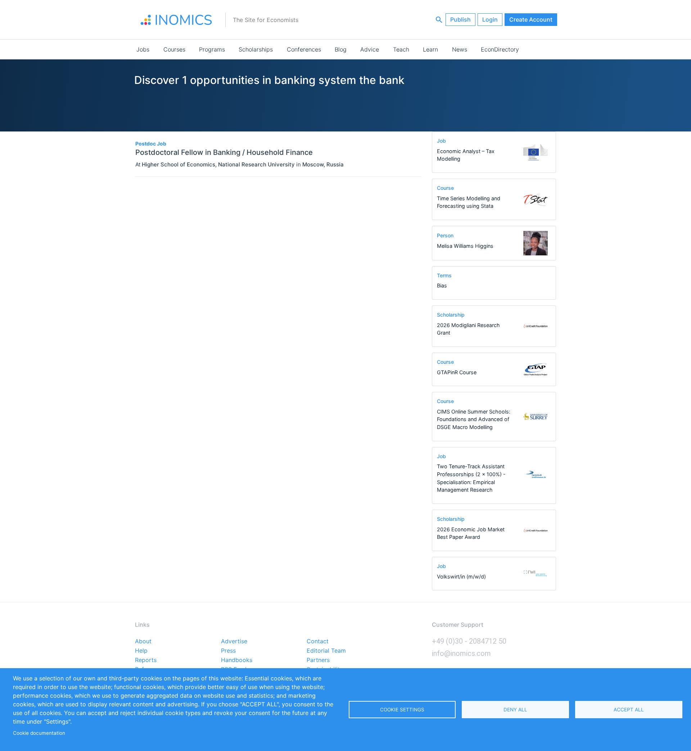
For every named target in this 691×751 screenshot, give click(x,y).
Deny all (515, 709)
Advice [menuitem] (369, 49)
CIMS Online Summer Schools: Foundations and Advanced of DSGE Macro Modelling (473, 419)
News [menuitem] (459, 49)
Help (141, 651)
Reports (146, 660)
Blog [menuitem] (341, 49)
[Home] (176, 19)
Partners (318, 660)
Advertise (234, 641)
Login (490, 19)
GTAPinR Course (457, 372)
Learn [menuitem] (430, 49)
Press (228, 651)
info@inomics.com (461, 653)
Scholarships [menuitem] (256, 49)
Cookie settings (402, 709)
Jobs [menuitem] (142, 49)
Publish (460, 19)
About (143, 641)
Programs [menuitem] (212, 49)
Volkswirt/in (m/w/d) (461, 576)
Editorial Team (326, 651)
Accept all (629, 709)
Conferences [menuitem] (304, 49)
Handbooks (236, 660)
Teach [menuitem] (401, 49)
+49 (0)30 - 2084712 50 (469, 641)
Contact (318, 641)
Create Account (530, 19)
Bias (442, 285)
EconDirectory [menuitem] (500, 49)
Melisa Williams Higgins (465, 246)
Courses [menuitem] (174, 49)
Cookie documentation (39, 733)
